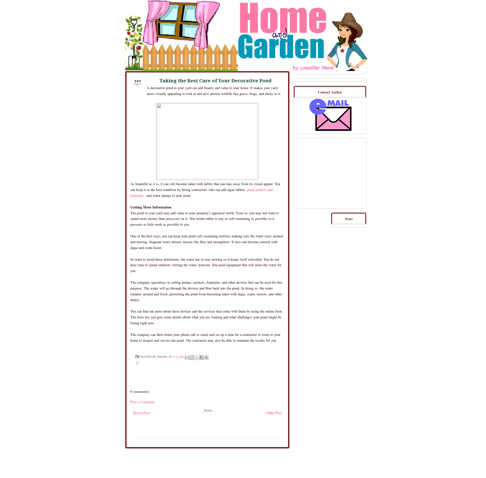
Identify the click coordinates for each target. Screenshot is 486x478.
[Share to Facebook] (201, 357)
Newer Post (141, 412)
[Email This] (187, 357)
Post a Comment (142, 401)
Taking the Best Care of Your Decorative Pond (215, 80)
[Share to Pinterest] (206, 357)
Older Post (274, 412)
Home (208, 410)
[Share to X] (196, 357)
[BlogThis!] (191, 357)
